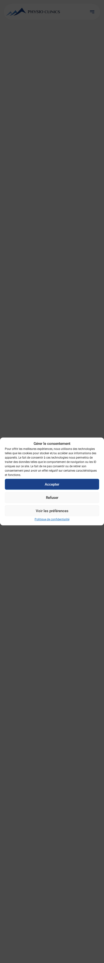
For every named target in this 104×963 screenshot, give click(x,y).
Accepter (52, 484)
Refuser (52, 497)
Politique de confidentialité (52, 519)
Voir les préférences (52, 511)
